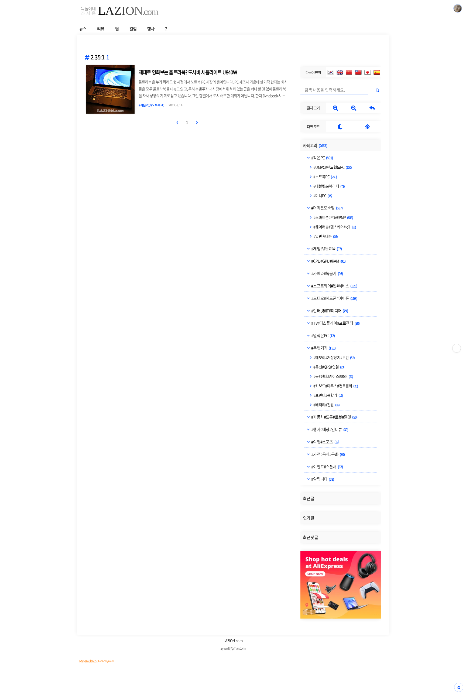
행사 (150, 28)
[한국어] (330, 72)
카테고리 (315, 145)
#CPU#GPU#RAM (328, 261)
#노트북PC (325, 176)
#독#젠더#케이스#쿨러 (333, 376)
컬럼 (132, 28)
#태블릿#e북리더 (329, 186)
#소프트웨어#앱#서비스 (334, 286)
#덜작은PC (323, 335)
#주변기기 (323, 348)
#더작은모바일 (326, 208)
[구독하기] (457, 348)
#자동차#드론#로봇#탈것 (334, 417)
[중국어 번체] (358, 72)
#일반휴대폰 (325, 236)
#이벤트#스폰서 (327, 467)
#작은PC (322, 158)
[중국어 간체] (349, 72)
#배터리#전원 (326, 404)
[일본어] (367, 72)
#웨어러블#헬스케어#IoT (334, 226)
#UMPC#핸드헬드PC (332, 167)
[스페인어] (377, 72)
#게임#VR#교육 (326, 249)
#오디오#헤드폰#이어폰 (334, 298)
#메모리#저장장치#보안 (334, 357)
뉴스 (82, 28)
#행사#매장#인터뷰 (329, 429)
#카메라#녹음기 (327, 273)
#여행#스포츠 (325, 442)
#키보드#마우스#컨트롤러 (335, 385)
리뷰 (100, 28)
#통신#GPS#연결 (328, 366)
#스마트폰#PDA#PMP (333, 217)
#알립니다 (322, 479)
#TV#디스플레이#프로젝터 (335, 323)
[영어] (340, 72)
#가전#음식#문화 (328, 454)
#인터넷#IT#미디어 (329, 311)
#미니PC (322, 195)
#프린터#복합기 (328, 395)
